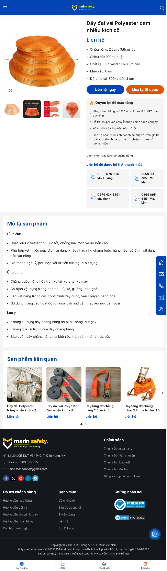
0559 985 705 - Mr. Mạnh (148, 178)
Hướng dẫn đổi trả (15, 507)
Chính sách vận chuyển (119, 455)
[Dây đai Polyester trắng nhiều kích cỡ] (24, 384)
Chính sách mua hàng (118, 448)
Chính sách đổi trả (116, 469)
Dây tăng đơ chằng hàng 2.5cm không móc (100, 410)
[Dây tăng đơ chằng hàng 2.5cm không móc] (103, 384)
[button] (7, 59)
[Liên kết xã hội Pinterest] (21, 478)
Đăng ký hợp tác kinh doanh (123, 476)
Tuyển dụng (67, 514)
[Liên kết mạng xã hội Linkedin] (28, 478)
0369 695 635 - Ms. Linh (148, 198)
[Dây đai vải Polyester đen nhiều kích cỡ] (63, 384)
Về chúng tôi (67, 500)
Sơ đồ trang (66, 528)
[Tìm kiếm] (162, 8)
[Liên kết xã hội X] (13, 478)
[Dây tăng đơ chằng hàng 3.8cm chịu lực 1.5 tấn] (142, 384)
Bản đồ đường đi (70, 507)
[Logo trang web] (83, 7)
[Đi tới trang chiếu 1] (81, 424)
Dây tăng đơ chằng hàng (117, 155)
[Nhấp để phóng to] (10, 90)
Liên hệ (63, 521)
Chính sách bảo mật (117, 462)
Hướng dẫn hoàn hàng (18, 521)
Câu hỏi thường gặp (16, 528)
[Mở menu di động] (5, 8)
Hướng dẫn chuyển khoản (20, 514)
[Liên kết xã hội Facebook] (6, 478)
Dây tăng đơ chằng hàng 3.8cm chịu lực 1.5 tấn (142, 410)
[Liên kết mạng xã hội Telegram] (35, 478)
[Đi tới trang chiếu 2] (86, 424)
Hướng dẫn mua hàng (17, 500)
